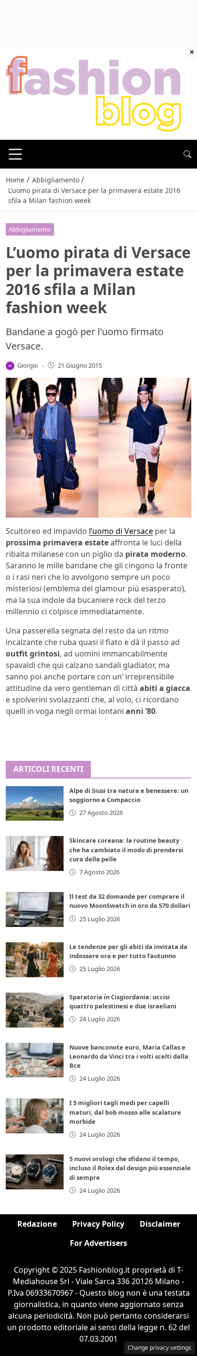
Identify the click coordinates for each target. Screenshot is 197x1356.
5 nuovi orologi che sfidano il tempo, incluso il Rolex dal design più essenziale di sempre (130, 1167)
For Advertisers (98, 1243)
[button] (187, 154)
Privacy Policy (98, 1224)
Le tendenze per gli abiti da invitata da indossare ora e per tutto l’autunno (128, 951)
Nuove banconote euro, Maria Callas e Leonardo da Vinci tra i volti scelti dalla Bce (128, 1056)
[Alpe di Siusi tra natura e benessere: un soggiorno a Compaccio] (35, 803)
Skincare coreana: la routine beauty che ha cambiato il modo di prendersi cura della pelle (126, 849)
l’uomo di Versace (121, 531)
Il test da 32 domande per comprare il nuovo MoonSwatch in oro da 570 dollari (129, 901)
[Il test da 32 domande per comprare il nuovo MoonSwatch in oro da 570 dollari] (35, 909)
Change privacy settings (159, 1348)
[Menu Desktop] (15, 154)
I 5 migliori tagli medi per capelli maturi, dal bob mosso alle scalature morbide (125, 1111)
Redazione (37, 1224)
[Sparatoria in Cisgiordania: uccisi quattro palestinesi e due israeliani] (35, 1010)
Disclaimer (160, 1224)
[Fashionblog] (93, 93)
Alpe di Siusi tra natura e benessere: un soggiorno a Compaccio (128, 795)
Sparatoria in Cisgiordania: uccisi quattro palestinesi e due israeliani (122, 1001)
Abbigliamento (30, 229)
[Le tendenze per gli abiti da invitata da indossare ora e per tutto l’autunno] (35, 959)
